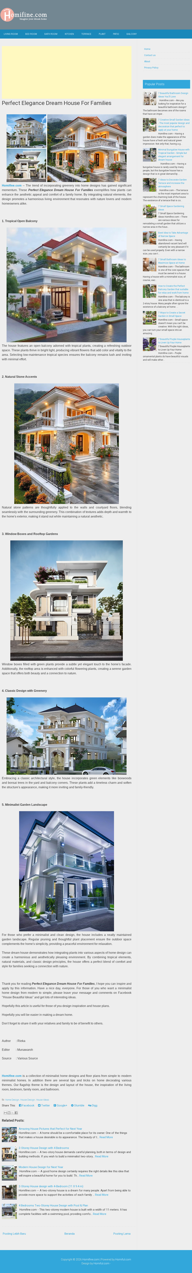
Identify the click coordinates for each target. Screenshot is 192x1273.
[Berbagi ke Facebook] (16, 1113)
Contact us (150, 55)
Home (147, 49)
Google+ (61, 1105)
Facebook (27, 1105)
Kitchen (69, 34)
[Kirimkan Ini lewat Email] (5, 1113)
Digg (94, 1105)
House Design (27, 1099)
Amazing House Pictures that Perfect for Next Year (50, 1128)
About (147, 61)
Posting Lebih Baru (14, 1233)
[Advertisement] (66, 72)
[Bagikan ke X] (12, 1113)
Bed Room (31, 34)
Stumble (79, 1105)
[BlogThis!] (9, 1113)
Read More (106, 1137)
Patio (116, 34)
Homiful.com (123, 1259)
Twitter (45, 1105)
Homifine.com (12, 185)
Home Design (12, 1099)
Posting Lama (121, 1233)
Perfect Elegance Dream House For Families (56, 103)
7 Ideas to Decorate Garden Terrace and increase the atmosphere (172, 183)
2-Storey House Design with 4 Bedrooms (44, 1148)
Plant (102, 34)
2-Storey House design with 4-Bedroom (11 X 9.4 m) (51, 1186)
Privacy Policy (151, 67)
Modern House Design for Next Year (41, 1167)
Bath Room (50, 34)
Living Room (11, 34)
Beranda (69, 1233)
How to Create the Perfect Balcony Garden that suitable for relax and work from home (173, 289)
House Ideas (42, 1099)
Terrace (86, 34)
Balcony (132, 34)
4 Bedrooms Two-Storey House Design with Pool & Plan (53, 1205)
